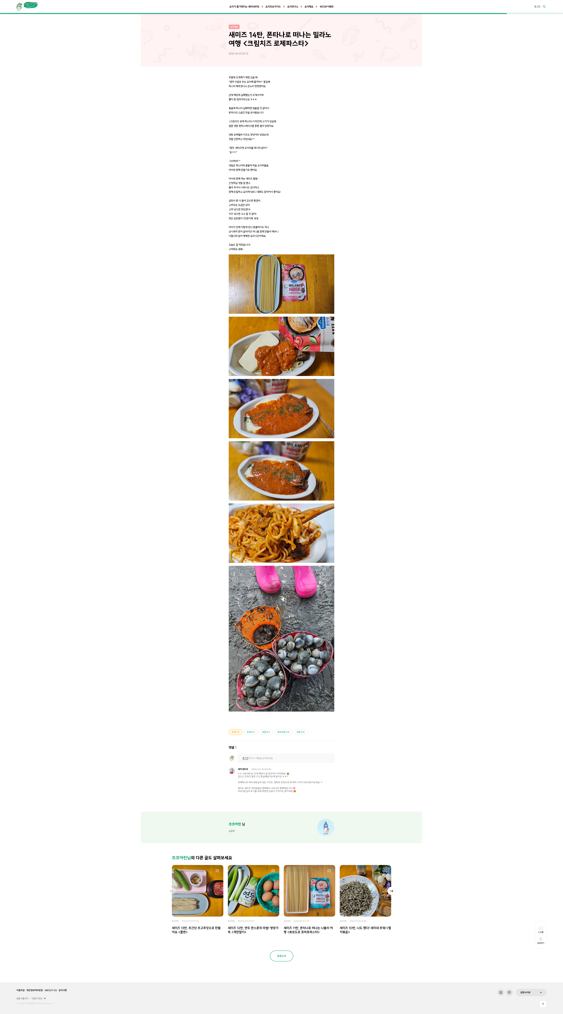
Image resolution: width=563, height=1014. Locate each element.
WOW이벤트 (327, 6)
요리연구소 (292, 6)
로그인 (537, 6)
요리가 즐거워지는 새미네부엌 (244, 6)
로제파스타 (284, 732)
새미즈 (236, 732)
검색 (544, 6)
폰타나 (267, 732)
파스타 (302, 732)
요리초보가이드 (273, 6)
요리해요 (309, 6)
